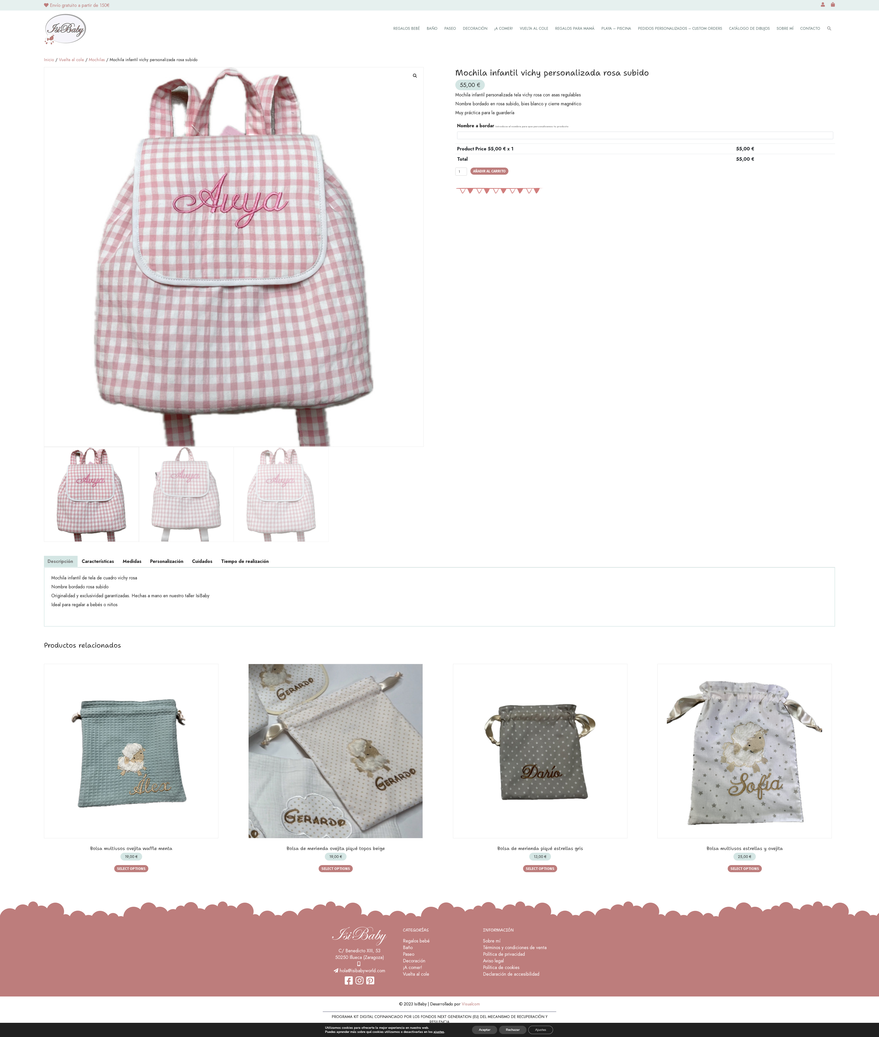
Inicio (49, 60)
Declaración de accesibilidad (511, 974)
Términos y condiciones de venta (515, 947)
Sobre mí (785, 28)
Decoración (475, 28)
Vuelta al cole (534, 28)
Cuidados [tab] (202, 561)
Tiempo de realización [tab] (245, 561)
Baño (432, 28)
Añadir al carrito (489, 171)
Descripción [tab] (60, 561)
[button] (829, 29)
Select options (131, 868)
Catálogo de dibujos (749, 28)
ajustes (439, 1032)
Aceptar (484, 1030)
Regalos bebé (406, 28)
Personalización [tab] (166, 561)
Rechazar (513, 1030)
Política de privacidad (504, 954)
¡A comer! (503, 28)
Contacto (810, 28)
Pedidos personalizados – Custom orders (680, 28)
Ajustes (540, 1030)
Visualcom (471, 1004)
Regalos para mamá (574, 28)
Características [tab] (98, 561)
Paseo (450, 28)
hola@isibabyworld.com (362, 970)
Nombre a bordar (512, 125)
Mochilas (97, 60)
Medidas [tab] (132, 561)
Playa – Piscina (616, 28)
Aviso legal (493, 961)
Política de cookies (501, 967)
